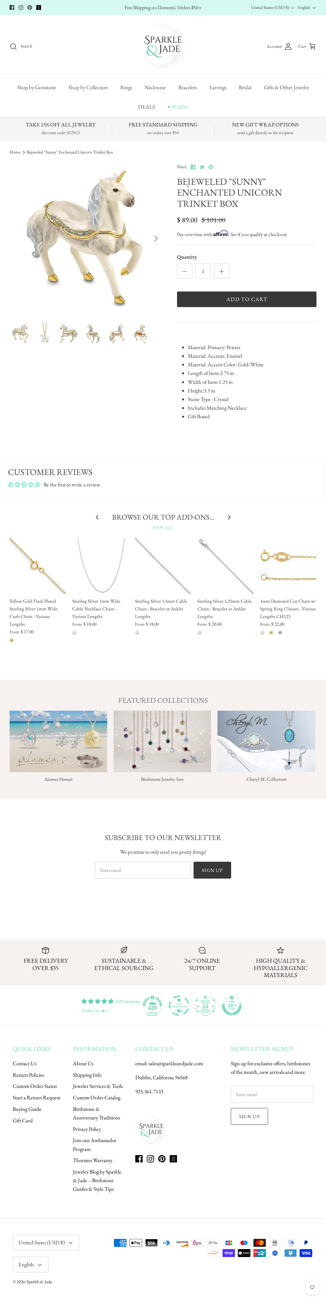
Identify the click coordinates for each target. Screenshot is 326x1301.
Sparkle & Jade (39, 1281)
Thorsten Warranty (92, 1160)
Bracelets (187, 87)
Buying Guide (27, 1108)
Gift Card (23, 1120)
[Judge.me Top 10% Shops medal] (232, 1006)
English (304, 7)
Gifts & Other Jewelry (286, 87)
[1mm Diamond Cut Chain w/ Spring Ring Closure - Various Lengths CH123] (288, 566)
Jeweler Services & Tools (98, 1085)
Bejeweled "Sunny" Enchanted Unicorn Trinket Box (70, 152)
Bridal (245, 87)
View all (163, 527)
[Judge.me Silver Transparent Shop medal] (179, 1006)
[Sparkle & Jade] (163, 46)
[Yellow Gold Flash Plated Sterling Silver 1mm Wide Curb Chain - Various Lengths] (38, 566)
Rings (126, 87)
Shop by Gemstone (36, 87)
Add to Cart (246, 299)
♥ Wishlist (177, 106)
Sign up (212, 870)
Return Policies (28, 1074)
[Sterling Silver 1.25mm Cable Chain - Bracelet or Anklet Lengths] (225, 566)
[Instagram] (20, 7)
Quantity (187, 256)
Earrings (217, 87)
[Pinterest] (29, 7)
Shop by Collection (88, 87)
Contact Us (24, 1063)
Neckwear (155, 87)
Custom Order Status (35, 1085)
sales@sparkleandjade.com (176, 1063)
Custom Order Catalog (96, 1097)
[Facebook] (12, 7)
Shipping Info (87, 1074)
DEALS (146, 106)
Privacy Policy (87, 1128)
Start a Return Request (36, 1097)
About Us (83, 1063)
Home (15, 152)
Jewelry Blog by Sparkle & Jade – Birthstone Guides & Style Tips (97, 1180)
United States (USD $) (270, 7)
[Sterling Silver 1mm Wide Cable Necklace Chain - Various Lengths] (100, 566)
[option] (86, 238)
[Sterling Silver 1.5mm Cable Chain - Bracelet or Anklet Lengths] (163, 566)
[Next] (156, 239)
